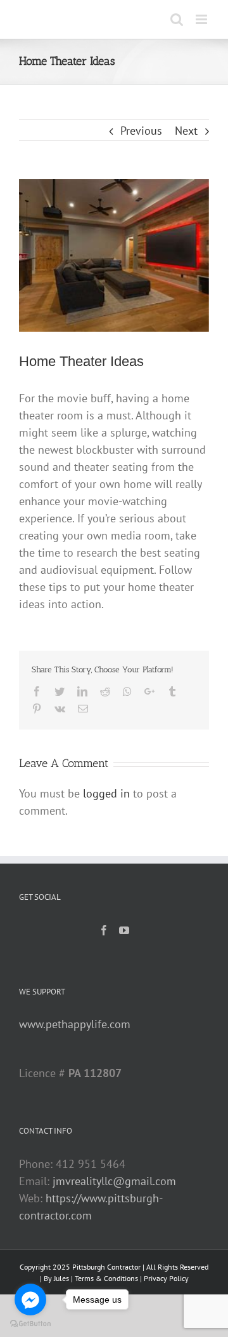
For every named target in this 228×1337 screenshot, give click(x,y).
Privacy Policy (166, 1278)
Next (186, 130)
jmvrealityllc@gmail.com (114, 1181)
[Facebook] (104, 930)
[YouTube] (124, 930)
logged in (106, 793)
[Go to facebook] (30, 1299)
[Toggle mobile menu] (202, 19)
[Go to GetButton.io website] (30, 1324)
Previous (141, 130)
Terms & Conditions (106, 1278)
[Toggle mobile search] (176, 19)
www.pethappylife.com (74, 1024)
